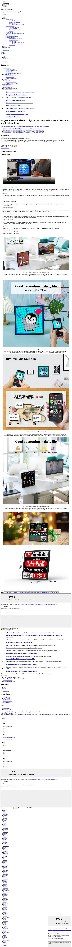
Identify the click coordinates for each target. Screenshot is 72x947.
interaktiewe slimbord (11, 32)
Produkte (5, 18)
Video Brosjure (9, 19)
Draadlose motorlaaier (17, 43)
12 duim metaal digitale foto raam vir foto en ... (19, 642)
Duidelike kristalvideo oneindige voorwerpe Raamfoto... (22, 664)
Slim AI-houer (12, 45)
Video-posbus (38, 714)
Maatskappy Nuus (7, 708)
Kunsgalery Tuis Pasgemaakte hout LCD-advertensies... (22, 653)
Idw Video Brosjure (13, 20)
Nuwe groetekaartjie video (28, 714)
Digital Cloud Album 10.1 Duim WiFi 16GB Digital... (21, 671)
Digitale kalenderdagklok (14, 29)
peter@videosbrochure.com (9, 739)
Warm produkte (4, 713)
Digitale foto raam (10, 26)
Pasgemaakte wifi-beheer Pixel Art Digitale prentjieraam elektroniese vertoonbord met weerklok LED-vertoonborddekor (32, 592)
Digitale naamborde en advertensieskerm (15, 33)
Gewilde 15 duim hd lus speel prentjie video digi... (20, 659)
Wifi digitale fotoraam (14, 27)
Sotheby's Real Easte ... (13, 116)
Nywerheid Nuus (7, 709)
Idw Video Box (12, 23)
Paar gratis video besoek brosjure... (16, 95)
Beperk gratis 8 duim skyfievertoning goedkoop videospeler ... (24, 648)
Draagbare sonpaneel (13, 40)
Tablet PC (11, 31)
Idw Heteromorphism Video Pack (16, 24)
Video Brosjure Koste (17, 714)
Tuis (4, 17)
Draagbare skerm (13, 28)
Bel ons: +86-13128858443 (7, 9)
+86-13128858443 (7, 680)
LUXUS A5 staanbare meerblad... (16, 100)
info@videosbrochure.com (9, 681)
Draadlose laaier (12, 41)
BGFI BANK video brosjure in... (15, 111)
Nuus (4, 46)
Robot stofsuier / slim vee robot (16, 38)
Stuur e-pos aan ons (5, 148)
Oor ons (5, 48)
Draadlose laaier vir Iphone (18, 42)
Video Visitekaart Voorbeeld (47, 714)
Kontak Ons (6, 50)
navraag (50, 673)
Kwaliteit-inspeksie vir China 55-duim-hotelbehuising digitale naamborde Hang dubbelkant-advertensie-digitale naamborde (31, 591)
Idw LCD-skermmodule (14, 22)
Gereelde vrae (6, 47)
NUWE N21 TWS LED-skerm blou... (17, 106)
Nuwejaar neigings (10, 37)
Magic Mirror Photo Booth (12, 36)
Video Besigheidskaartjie (6, 714)
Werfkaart (10, 713)
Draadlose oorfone (10, 34)
